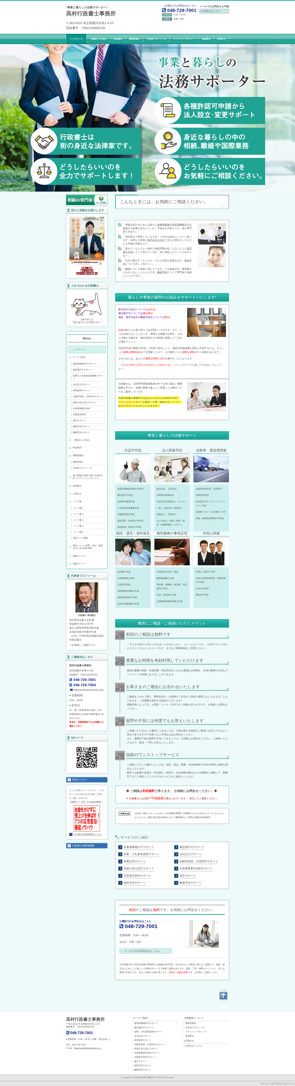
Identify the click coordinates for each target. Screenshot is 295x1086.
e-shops (137, 813)
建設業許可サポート (144, 1027)
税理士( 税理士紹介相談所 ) (199, 817)
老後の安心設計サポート (146, 1048)
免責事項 (189, 1036)
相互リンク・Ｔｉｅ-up (152, 813)
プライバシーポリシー (196, 1031)
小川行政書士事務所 (173, 813)
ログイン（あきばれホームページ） (278, 1083)
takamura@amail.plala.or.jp (88, 690)
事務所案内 (190, 1023)
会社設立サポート (142, 1036)
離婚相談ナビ (181, 817)
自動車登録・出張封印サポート (149, 1044)
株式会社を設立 (156, 240)
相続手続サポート (142, 1065)
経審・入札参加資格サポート (148, 1031)
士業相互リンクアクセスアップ (196, 813)
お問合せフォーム (194, 1046)
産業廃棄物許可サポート (146, 1023)
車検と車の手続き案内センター (161, 817)
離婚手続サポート (142, 1069)
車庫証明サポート (142, 1040)
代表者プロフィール (195, 1027)
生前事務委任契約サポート (147, 1053)
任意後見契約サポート (145, 1057)
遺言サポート (140, 1061)
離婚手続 (162, 272)
